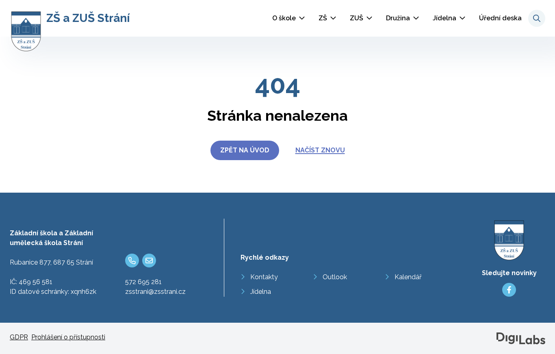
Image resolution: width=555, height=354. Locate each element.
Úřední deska (500, 18)
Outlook (335, 277)
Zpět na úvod (244, 150)
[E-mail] (149, 260)
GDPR (19, 337)
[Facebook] (509, 290)
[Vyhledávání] (536, 18)
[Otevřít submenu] (302, 18)
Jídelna (444, 18)
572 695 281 (143, 282)
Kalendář (408, 277)
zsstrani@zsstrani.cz (155, 291)
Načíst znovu (320, 150)
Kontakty (264, 277)
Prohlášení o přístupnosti (68, 337)
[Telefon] (132, 260)
